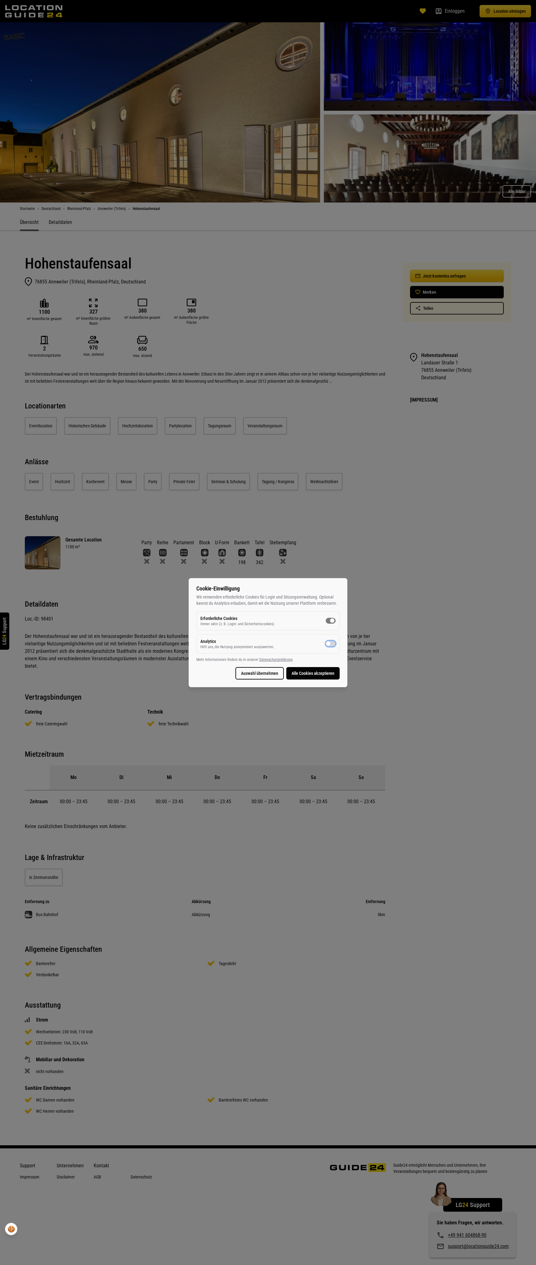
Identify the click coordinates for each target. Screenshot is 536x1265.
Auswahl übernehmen (259, 673)
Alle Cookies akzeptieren (313, 673)
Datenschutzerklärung (276, 659)
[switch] (331, 620)
